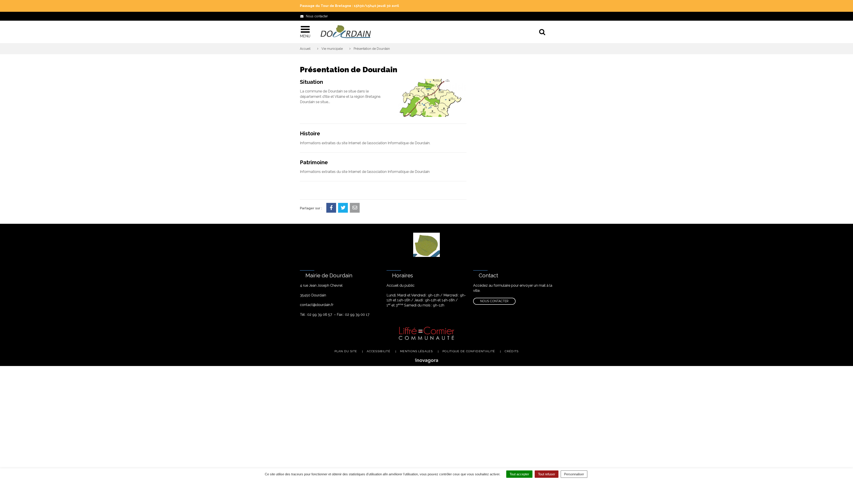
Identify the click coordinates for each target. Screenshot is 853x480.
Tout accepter (519, 474)
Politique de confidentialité (468, 351)
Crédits (511, 351)
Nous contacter (494, 301)
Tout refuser (546, 474)
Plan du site (346, 351)
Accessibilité (378, 351)
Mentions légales (416, 351)
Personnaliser (574, 474)
